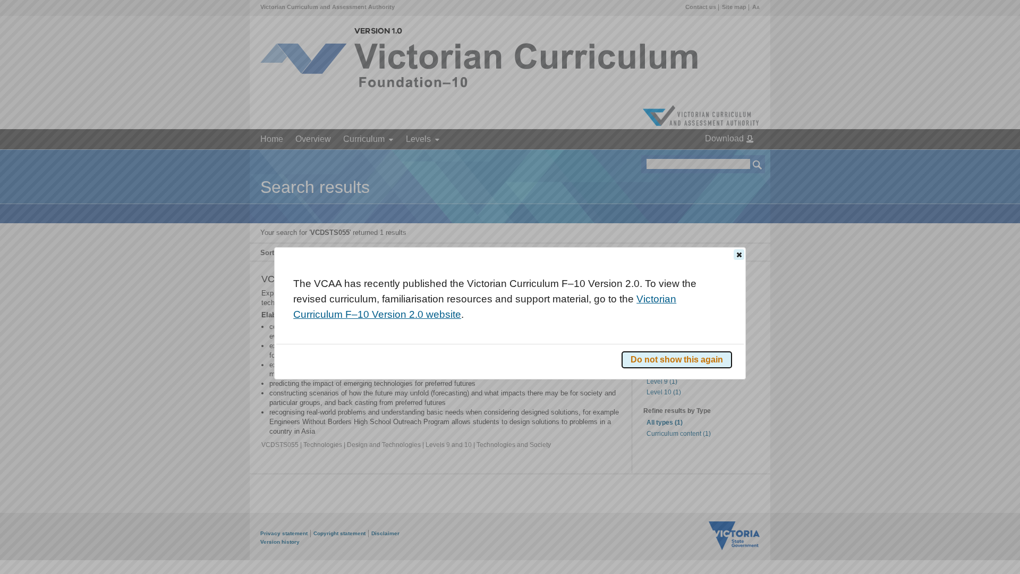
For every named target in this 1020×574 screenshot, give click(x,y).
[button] (739, 254)
